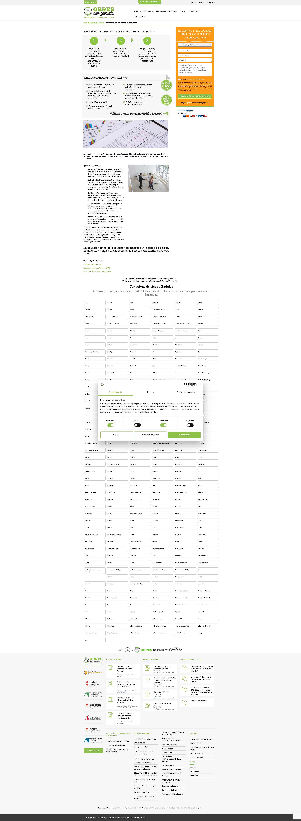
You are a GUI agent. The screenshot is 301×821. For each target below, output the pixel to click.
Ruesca (87, 563)
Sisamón (87, 584)
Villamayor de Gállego (159, 626)
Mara (154, 485)
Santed (200, 570)
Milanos (200, 492)
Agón (131, 302)
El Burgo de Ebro (203, 401)
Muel (199, 506)
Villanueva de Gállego (182, 626)
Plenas (177, 541)
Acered (109, 302)
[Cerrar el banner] (200, 384)
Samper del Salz (203, 563)
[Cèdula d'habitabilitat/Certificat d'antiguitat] (148, 680)
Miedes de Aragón (181, 492)
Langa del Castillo (158, 450)
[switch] (137, 425)
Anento (109, 331)
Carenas (87, 380)
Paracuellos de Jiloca (91, 534)
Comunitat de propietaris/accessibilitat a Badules (171, 759)
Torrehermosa (112, 598)
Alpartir (200, 324)
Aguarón (155, 302)
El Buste (87, 408)
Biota (199, 352)
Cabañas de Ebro (180, 366)
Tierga (132, 591)
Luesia (132, 471)
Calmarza (178, 373)
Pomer (200, 541)
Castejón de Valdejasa (205, 380)
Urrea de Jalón (202, 605)
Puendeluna (179, 549)
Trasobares (133, 605)
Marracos (201, 485)
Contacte (200, 2)
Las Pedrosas (202, 450)
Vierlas (200, 619)
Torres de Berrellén (181, 598)
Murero (109, 513)
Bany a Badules (167, 749)
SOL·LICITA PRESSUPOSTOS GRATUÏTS (195, 96)
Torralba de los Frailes (182, 591)
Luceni (109, 471)
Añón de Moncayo (158, 331)
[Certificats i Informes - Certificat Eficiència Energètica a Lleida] (111, 715)
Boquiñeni (110, 359)
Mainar (132, 478)
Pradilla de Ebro (135, 549)
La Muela (201, 443)
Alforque (87, 324)
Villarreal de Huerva (136, 633)
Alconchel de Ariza (136, 317)
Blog (193, 2)
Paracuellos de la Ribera (114, 534)
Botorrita (178, 359)
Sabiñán (109, 563)
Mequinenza (111, 492)
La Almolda (133, 443)
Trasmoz (110, 605)
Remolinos (110, 555)
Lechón (132, 457)
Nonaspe (87, 520)
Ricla (154, 555)
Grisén (87, 436)
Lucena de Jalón (90, 471)
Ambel (87, 331)
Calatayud (110, 373)
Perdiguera (178, 534)
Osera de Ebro (179, 527)
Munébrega (88, 513)
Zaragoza (201, 633)
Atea (176, 338)
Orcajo (87, 527)
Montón (177, 499)
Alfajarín (178, 317)
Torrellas (155, 598)
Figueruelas (202, 415)
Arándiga (201, 331)
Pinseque (110, 541)
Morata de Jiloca (90, 506)
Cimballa (87, 394)
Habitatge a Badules (169, 745)
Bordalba (133, 359)
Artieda (132, 338)
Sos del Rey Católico (136, 584)
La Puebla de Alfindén (91, 450)
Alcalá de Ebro (89, 317)
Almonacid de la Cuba (159, 324)
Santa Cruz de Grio (136, 570)
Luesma (155, 471)
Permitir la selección (150, 435)
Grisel (200, 429)
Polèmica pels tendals (199, 700)
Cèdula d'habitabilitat (92, 264)
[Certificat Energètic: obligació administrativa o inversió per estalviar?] (185, 668)
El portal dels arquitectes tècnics (118, 741)
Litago (200, 457)
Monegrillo (88, 499)
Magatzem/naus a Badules (143, 751)
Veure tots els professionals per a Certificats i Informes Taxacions (149, 281)
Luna (199, 471)
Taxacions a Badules (141, 792)
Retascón (133, 555)
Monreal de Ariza (135, 499)
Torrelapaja (133, 598)
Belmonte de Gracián (91, 352)
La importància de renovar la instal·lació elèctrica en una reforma (201, 679)
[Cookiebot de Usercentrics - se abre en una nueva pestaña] (186, 384)
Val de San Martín (158, 612)
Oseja (154, 527)
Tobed (155, 591)
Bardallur (178, 345)
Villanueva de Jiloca (91, 633)
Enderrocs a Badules (169, 790)
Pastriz (132, 534)
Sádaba (132, 563)
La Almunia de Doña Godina (161, 443)
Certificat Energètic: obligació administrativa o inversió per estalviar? (202, 668)
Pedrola (155, 534)
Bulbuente (133, 366)
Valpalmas (88, 619)
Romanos (178, 555)
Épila (199, 408)
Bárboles (155, 345)
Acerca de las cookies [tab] (186, 392)
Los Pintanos (202, 464)
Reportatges (194, 771)
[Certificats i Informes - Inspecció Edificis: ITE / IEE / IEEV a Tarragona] (111, 684)
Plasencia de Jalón (135, 541)
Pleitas (155, 541)
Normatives (194, 775)
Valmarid (201, 612)
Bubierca (87, 366)
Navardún (156, 513)
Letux (177, 457)
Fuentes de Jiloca (203, 422)
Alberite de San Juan (159, 309)
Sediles (132, 577)
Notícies (193, 767)
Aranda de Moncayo (181, 331)
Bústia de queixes (196, 754)
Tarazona (201, 584)
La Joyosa (178, 443)
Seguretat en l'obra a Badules (172, 794)
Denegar (116, 435)
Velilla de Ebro (134, 619)
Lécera (109, 457)
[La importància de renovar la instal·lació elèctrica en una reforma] (185, 679)
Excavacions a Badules (170, 786)
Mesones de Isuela (136, 492)
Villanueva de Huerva (204, 626)
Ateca (200, 338)
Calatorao (133, 373)
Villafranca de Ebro (136, 626)
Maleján (177, 478)
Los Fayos (178, 464)
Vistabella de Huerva (181, 633)
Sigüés (200, 577)
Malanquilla (156, 478)
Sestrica (155, 577)
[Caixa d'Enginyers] (185, 109)
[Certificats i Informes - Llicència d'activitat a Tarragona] (111, 668)
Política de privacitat (196, 79)
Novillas (132, 520)
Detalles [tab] (150, 392)
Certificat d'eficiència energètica (97, 271)
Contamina (201, 394)
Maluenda (110, 485)
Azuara (87, 345)
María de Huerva (180, 485)
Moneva (110, 499)
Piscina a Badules (140, 755)
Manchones (134, 485)
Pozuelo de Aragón (113, 549)
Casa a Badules (139, 743)
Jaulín (109, 443)
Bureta (155, 366)
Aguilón (177, 302)
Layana (87, 457)
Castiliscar (88, 387)
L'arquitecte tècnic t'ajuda (115, 745)
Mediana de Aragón (91, 492)
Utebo (132, 612)
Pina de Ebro (89, 541)
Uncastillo (156, 605)
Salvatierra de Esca (181, 563)
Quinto (87, 555)
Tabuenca (156, 584)
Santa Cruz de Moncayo (160, 570)
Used (109, 612)
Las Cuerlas (179, 450)
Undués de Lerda (180, 605)
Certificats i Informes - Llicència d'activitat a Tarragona (125, 668)
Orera (109, 527)
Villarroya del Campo (159, 633)
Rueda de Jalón (202, 555)
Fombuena (88, 422)
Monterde (156, 499)
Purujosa (201, 549)
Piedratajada (202, 534)
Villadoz (87, 626)
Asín (154, 338)
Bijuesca (178, 352)
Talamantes (179, 584)
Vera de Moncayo (180, 619)
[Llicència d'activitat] (148, 668)
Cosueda (87, 401)
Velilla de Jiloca (157, 619)
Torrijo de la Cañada (204, 598)
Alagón (109, 309)
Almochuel (133, 324)
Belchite (200, 345)
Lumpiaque (178, 471)
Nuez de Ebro (179, 520)
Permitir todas (184, 435)
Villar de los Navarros (114, 633)
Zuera (87, 640)
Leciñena (155, 457)
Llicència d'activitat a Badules (144, 763)
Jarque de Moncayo (91, 443)
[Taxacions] (148, 694)
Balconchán (133, 345)
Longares (133, 464)
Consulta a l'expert (196, 743)
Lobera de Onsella (113, 464)
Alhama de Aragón (113, 324)
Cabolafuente (202, 366)
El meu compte (93, 750)
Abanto (87, 302)
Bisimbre (88, 359)
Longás (155, 464)
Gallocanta (88, 429)
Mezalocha (156, 492)
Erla (86, 415)
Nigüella (177, 513)
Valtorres (110, 619)
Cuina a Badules (167, 753)
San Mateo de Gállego (114, 570)
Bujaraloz (110, 366)
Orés (131, 527)
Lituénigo (88, 464)
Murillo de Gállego (136, 513)
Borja (154, 359)
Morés (109, 506)
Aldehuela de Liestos (159, 317)
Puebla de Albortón (159, 549)
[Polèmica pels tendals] (185, 702)
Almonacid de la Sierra (182, 324)
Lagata (132, 450)
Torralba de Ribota (203, 591)
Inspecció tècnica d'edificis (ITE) (96, 268)
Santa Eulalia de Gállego (182, 570)
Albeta (177, 309)
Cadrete (87, 373)
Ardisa (87, 338)
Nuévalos (156, 520)
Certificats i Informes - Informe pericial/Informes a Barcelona (127, 700)
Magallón (110, 478)
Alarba (132, 309)
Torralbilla (88, 598)
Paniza (200, 527)
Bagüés (109, 345)
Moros (132, 506)
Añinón (132, 331)
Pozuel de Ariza (90, 549)
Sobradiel (110, 584)
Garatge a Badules (140, 747)
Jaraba (200, 436)
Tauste (87, 591)
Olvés (200, 520)
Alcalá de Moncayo (113, 317)
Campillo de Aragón (204, 373)
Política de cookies (138, 817)
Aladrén (87, 309)
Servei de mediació (196, 758)
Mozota (177, 506)
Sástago (109, 577)
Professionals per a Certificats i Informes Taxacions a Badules (149, 279)
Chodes (200, 387)
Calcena (155, 373)
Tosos (87, 605)
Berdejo (110, 352)
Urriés (87, 612)
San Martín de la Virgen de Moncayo (93, 571)
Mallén (200, 478)
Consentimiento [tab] (115, 392)
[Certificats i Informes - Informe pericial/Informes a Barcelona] (111, 699)
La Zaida (110, 450)
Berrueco (133, 352)
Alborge (200, 309)
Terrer (109, 591)
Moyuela (155, 506)
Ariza (109, 338)
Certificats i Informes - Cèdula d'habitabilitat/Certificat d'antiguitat (165, 680)
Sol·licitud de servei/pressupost (201, 739)
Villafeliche (111, 626)
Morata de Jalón (203, 499)
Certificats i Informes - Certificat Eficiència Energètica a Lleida (125, 715)
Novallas (110, 520)
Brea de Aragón (203, 359)
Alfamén (200, 317)
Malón (87, 485)
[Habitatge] (148, 705)
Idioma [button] (210, 2)
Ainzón (200, 302)
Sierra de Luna (179, 577)
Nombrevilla (202, 513)
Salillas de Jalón (157, 563)
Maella (87, 478)
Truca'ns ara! (91, 2)
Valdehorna (179, 612)
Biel (154, 352)
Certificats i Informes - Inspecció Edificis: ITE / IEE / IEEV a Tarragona (127, 684)
